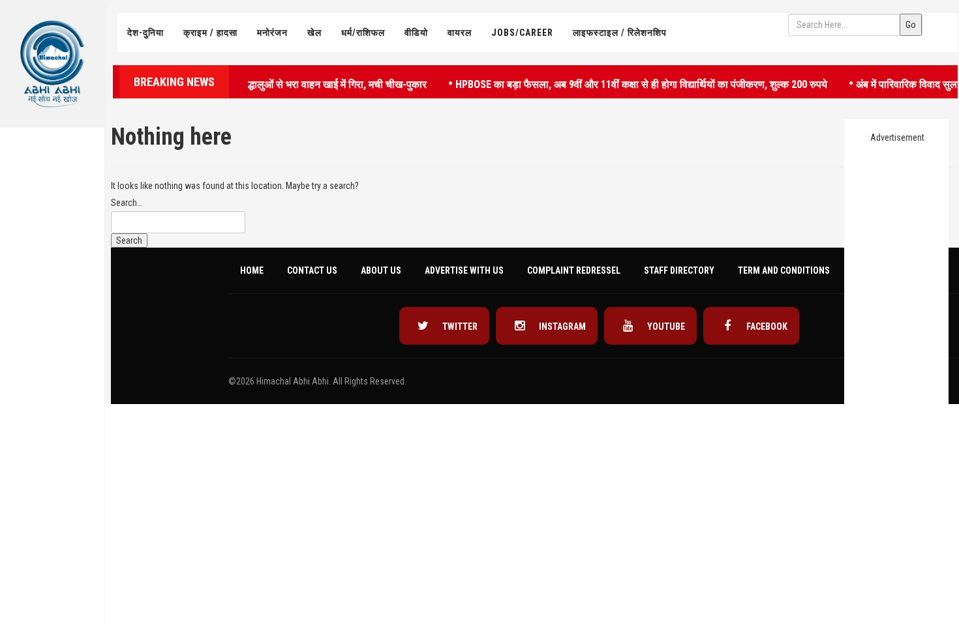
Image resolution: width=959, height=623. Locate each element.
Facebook (765, 326)
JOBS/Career (522, 32)
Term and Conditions (784, 270)
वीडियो (416, 32)
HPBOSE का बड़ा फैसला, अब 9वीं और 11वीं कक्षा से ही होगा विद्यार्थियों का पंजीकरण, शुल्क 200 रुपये (630, 83)
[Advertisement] (52, 330)
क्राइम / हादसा (210, 32)
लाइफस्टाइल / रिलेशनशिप (620, 32)
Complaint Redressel (573, 270)
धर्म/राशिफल (363, 32)
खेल (314, 32)
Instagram (561, 326)
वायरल (460, 32)
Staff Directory (679, 270)
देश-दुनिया (145, 32)
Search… (126, 202)
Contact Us (312, 270)
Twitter (459, 326)
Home (252, 270)
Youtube (665, 326)
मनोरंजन (272, 32)
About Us (381, 270)
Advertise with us (464, 270)
